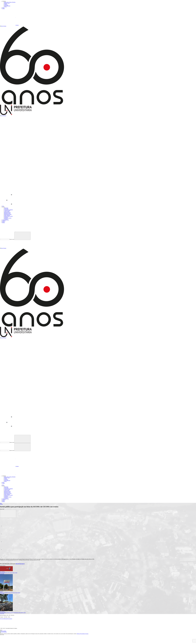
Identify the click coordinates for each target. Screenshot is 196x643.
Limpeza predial (6, 211)
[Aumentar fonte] (8, 17)
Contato (3, 8)
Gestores (5, 478)
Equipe (3, 7)
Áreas (3, 206)
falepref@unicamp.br (20, 563)
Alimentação (6, 207)
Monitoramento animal (7, 214)
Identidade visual (7, 3)
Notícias (3, 222)
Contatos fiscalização (5, 219)
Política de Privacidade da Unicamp (82, 633)
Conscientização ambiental (8, 209)
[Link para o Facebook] (8, 231)
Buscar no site (12, 239)
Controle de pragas (7, 210)
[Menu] (7, 247)
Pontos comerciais (7, 215)
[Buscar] (7, 434)
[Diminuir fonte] (23, 17)
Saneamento (6, 217)
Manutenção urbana (7, 213)
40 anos (5, 6)
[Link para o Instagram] (23, 231)
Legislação (4, 220)
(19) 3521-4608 (2, 618)
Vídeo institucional (7, 5)
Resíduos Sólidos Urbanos (8, 216)
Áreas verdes (6, 208)
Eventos (3, 221)
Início (1, 503)
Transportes (6, 497)
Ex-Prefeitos (6, 4)
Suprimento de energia (7, 496)
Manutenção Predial (7, 212)
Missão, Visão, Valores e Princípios (9, 2)
